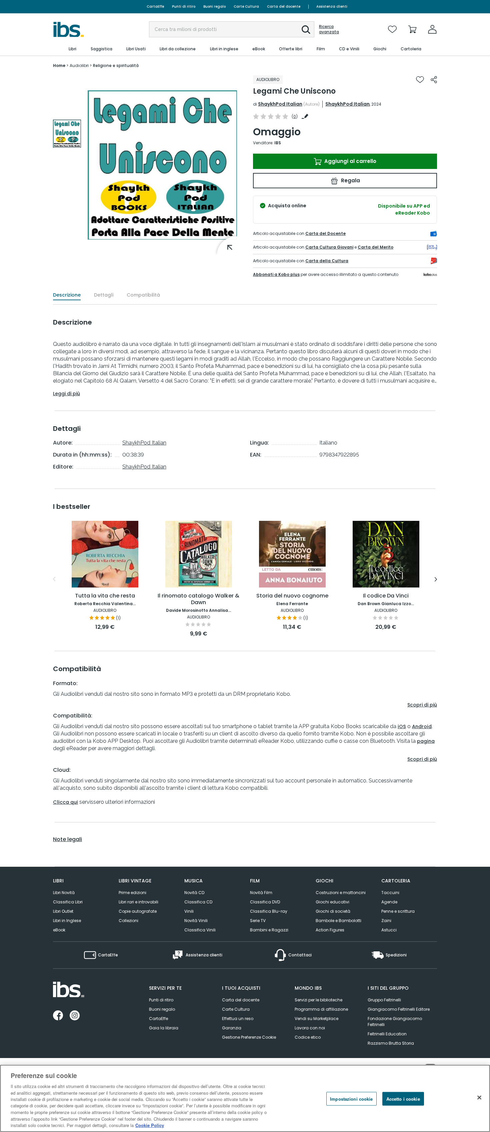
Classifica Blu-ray (268, 911)
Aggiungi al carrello (349, 161)
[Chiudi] (479, 1097)
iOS (402, 726)
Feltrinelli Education (387, 1034)
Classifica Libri (68, 902)
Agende (389, 902)
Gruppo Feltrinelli (384, 1000)
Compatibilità (143, 295)
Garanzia (231, 1028)
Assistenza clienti (331, 6)
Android (422, 726)
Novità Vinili (196, 920)
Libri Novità (64, 892)
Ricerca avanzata (329, 29)
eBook (59, 930)
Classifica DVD (265, 902)
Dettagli (103, 295)
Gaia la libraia (163, 1028)
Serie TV (258, 920)
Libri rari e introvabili (138, 902)
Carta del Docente (325, 233)
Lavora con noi (310, 1028)
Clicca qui (65, 802)
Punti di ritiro (183, 6)
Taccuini (390, 892)
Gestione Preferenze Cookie (249, 1037)
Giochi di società (333, 911)
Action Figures (330, 930)
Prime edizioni (132, 892)
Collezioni (128, 920)
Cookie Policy (149, 1125)
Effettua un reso (237, 1018)
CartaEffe (155, 6)
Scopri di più (422, 704)
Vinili (189, 911)
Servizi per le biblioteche (318, 1000)
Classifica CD (198, 902)
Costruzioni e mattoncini (341, 892)
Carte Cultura (246, 6)
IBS (277, 143)
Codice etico (308, 1037)
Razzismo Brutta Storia (391, 1043)
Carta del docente (283, 6)
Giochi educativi (332, 902)
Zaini (386, 920)
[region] (245, 1098)
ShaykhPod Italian (280, 104)
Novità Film (261, 892)
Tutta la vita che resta (105, 595)
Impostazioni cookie (351, 1099)
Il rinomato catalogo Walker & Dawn (198, 599)
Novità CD (194, 892)
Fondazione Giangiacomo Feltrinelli (395, 1021)
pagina (426, 741)
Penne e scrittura (398, 911)
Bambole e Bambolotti (338, 920)
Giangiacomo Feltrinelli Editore (399, 1009)
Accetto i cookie (403, 1099)
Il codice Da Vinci (386, 595)
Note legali (67, 839)
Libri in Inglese (67, 920)
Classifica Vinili (200, 930)
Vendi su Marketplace (316, 1018)
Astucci (389, 930)
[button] (306, 29)
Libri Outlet (63, 911)
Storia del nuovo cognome (292, 595)
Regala (350, 180)
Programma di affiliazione (321, 1009)
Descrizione (67, 295)
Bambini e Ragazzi (269, 930)
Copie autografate (138, 911)
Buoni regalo (214, 6)
